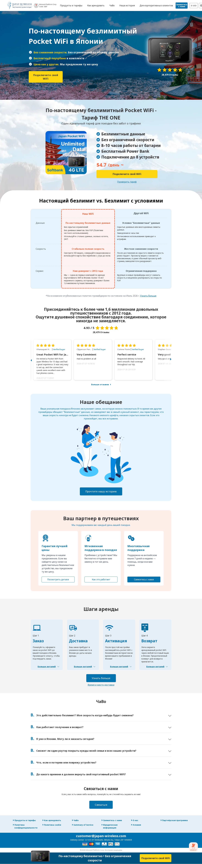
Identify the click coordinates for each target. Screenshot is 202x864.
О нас (135, 820)
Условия (137, 825)
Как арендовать (52, 820)
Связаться (101, 804)
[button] (34, 359)
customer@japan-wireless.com (101, 836)
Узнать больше (148, 295)
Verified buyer (59, 349)
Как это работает (101, 579)
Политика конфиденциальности (25, 826)
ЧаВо (76, 820)
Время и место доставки (101, 684)
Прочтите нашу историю (101, 491)
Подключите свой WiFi (45, 76)
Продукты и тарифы (25, 820)
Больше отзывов (100, 384)
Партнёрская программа (175, 820)
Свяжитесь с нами (181, 5)
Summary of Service (83, 825)
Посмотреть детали (58, 579)
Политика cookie (52, 825)
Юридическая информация (110, 826)
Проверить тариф (127, 181)
